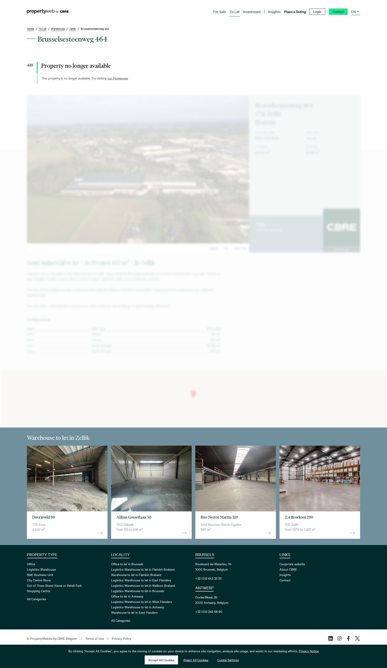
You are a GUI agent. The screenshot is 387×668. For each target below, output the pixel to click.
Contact (285, 580)
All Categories (36, 599)
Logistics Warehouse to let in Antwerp (137, 607)
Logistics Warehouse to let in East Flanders (141, 580)
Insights (285, 574)
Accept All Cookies (161, 660)
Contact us (341, 249)
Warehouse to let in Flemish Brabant (136, 574)
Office (31, 564)
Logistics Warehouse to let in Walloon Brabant (143, 585)
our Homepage (118, 78)
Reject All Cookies (195, 660)
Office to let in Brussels (127, 564)
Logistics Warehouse (41, 569)
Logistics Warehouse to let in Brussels (137, 591)
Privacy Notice (309, 651)
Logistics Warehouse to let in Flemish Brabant (143, 569)
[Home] (48, 11)
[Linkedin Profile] (330, 638)
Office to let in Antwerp (127, 596)
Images (213, 248)
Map (225, 248)
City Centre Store (39, 580)
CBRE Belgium (67, 638)
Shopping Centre (38, 591)
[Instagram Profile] (339, 638)
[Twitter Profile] (357, 638)
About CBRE (288, 569)
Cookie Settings (228, 660)
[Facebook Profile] (348, 638)
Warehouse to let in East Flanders (134, 612)
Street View (240, 248)
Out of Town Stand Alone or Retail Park (54, 585)
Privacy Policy (121, 638)
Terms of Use (94, 638)
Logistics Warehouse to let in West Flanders (141, 601)
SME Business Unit (40, 574)
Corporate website (292, 564)
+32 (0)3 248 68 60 (268, 230)
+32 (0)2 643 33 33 (208, 578)
